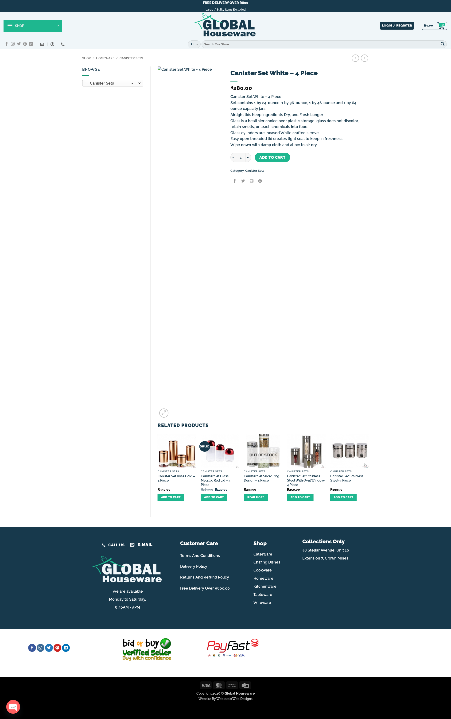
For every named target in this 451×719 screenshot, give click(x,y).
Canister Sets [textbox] (110, 83)
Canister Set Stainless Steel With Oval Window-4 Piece (306, 480)
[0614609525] (63, 44)
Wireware (262, 602)
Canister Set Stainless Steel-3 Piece (346, 478)
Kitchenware (264, 586)
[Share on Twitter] (243, 181)
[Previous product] (364, 58)
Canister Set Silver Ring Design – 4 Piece (261, 478)
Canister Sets (131, 58)
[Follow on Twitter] (19, 44)
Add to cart (272, 157)
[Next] (368, 472)
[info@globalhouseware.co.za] (42, 44)
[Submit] (443, 44)
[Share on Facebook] (234, 181)
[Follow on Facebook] (6, 44)
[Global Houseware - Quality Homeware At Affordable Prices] (225, 26)
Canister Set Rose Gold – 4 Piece (176, 478)
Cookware (262, 570)
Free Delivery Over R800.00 (205, 588)
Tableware (262, 594)
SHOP (86, 58)
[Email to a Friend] (251, 181)
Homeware (105, 58)
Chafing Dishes (266, 562)
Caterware (262, 554)
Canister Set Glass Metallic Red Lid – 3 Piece (215, 480)
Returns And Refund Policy (204, 577)
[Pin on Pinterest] (260, 181)
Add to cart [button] (171, 497)
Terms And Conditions (200, 555)
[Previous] (157, 472)
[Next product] (355, 58)
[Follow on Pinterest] (25, 44)
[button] (33, 26)
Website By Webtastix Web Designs (225, 699)
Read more (255, 497)
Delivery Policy (193, 566)
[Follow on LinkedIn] (31, 44)
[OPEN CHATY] (13, 706)
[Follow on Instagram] (13, 44)
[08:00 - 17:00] (53, 44)
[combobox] (112, 83)
